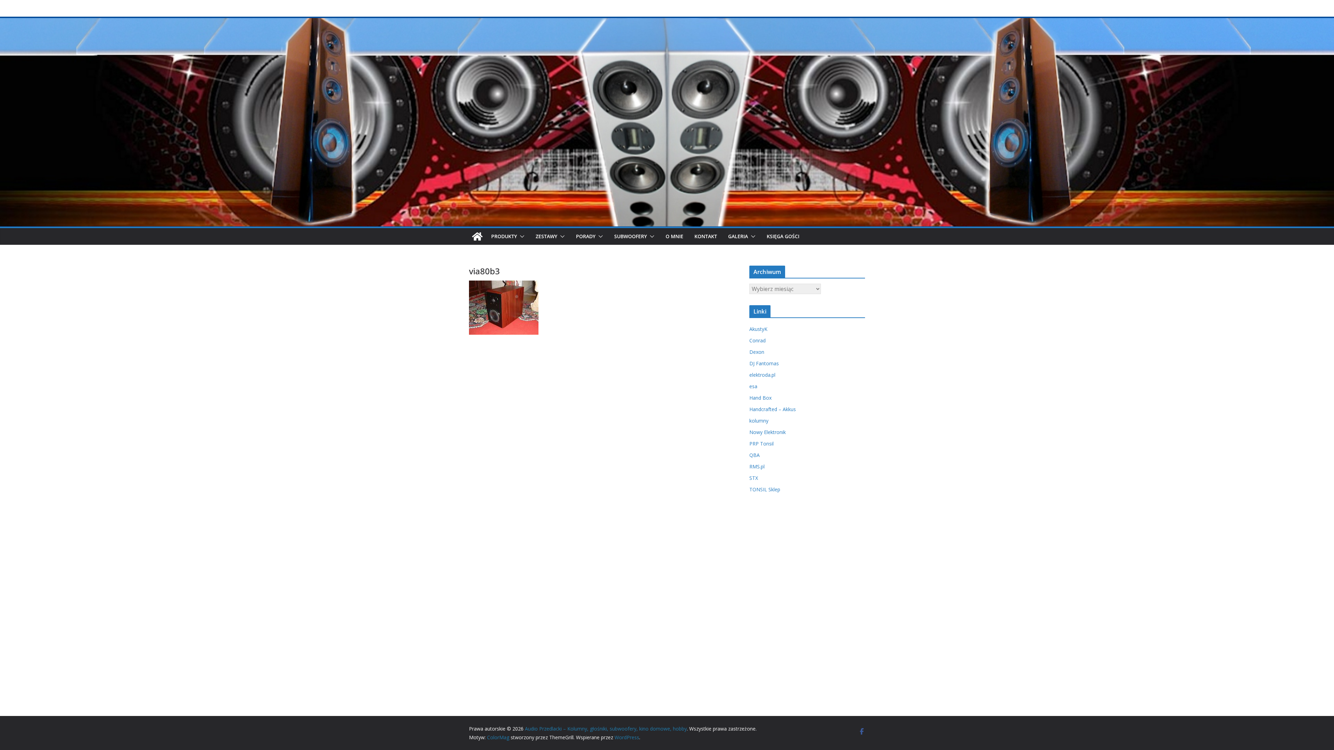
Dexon (756, 352)
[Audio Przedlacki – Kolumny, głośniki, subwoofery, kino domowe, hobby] (667, 21)
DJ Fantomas (764, 363)
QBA (754, 455)
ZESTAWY (546, 236)
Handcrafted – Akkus (772, 409)
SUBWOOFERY (630, 236)
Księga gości (783, 236)
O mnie (674, 236)
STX (753, 478)
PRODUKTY (504, 236)
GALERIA (738, 236)
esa (753, 386)
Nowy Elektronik (767, 432)
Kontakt (705, 236)
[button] (521, 236)
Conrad (757, 340)
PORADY (585, 236)
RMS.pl (757, 466)
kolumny (758, 420)
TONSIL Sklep (764, 489)
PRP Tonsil (761, 443)
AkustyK (758, 329)
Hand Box (760, 397)
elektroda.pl (762, 375)
